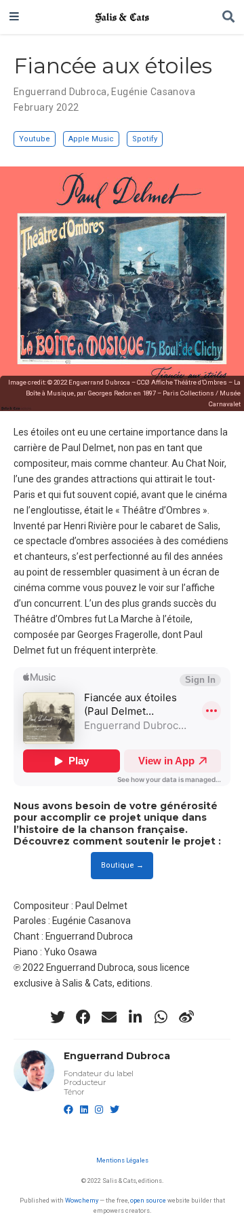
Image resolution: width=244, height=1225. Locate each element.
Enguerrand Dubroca (60, 91)
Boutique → (122, 865)
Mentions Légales (122, 1160)
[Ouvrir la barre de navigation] (14, 17)
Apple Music (91, 139)
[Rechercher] (228, 17)
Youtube (34, 139)
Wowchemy (81, 1200)
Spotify (144, 139)
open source (148, 1200)
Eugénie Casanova (153, 91)
